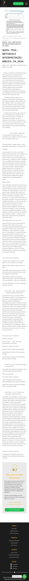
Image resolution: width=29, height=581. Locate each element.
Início (3, 36)
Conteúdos (10, 36)
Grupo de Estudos (14, 533)
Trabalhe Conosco (14, 531)
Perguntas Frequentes (14, 540)
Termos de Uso (14, 552)
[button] (18, 3)
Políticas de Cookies (14, 557)
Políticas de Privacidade (14, 554)
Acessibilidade (14, 543)
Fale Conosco (14, 545)
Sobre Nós (14, 528)
